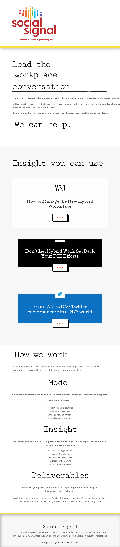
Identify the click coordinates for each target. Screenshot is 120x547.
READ (60, 267)
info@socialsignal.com (53, 542)
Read (60, 217)
